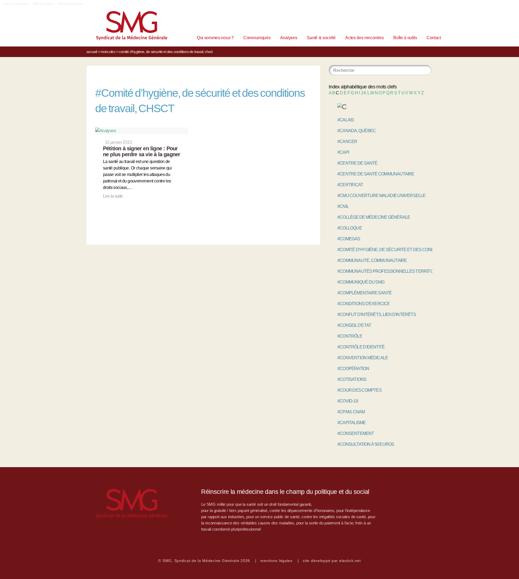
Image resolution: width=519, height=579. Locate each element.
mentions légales (276, 560)
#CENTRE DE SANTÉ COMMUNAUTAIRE (375, 174)
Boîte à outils (405, 37)
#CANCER (347, 141)
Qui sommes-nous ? (215, 37)
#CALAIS (345, 120)
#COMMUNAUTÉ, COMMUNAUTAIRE (372, 260)
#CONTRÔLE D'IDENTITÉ (361, 347)
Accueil (91, 51)
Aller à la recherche (70, 4)
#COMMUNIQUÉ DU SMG (360, 282)
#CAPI (343, 152)
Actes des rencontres (364, 37)
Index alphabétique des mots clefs (363, 86)
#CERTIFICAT (350, 184)
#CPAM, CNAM (351, 412)
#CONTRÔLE (349, 336)
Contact (434, 37)
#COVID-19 (347, 401)
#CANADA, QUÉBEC (356, 130)
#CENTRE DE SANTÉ (357, 163)
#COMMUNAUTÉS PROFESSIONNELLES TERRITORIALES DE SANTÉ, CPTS (409, 271)
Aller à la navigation (16, 4)
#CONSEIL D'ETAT (354, 325)
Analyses (288, 37)
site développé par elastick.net (332, 560)
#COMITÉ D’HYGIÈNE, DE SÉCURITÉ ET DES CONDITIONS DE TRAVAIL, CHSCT (412, 249)
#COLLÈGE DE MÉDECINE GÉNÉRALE (373, 217)
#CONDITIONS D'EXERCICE (363, 303)
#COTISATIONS (351, 379)
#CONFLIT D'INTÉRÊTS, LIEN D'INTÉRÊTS (376, 314)
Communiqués (256, 37)
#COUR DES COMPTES (359, 390)
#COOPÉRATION (353, 368)
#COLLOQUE (349, 228)
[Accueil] (123, 27)
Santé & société (321, 37)
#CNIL (343, 206)
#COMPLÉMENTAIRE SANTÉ (364, 293)
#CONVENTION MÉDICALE (362, 357)
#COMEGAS (348, 239)
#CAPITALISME (351, 422)
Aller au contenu (43, 4)
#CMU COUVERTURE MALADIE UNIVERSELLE (381, 195)
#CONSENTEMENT (355, 433)
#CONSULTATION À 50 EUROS (365, 444)
